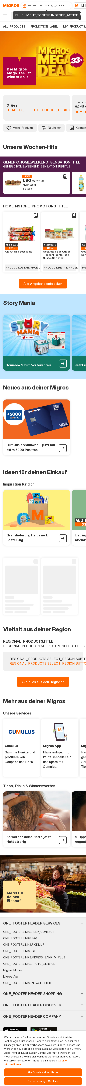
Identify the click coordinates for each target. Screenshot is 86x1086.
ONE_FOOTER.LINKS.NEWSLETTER (27, 983)
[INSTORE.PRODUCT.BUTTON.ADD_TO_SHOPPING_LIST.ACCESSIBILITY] (65, 176)
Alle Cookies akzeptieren (43, 1072)
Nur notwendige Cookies (43, 1081)
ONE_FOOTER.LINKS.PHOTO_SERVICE (29, 964)
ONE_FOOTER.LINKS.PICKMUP (23, 944)
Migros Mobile (12, 970)
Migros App (11, 976)
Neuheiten (54, 128)
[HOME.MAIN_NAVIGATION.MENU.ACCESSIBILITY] (4, 16)
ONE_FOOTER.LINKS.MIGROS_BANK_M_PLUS (34, 957)
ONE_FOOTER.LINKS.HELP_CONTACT (28, 932)
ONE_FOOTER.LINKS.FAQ (20, 938)
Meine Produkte (23, 128)
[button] (43, 923)
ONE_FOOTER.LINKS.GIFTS (21, 951)
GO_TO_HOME (10, 5)
